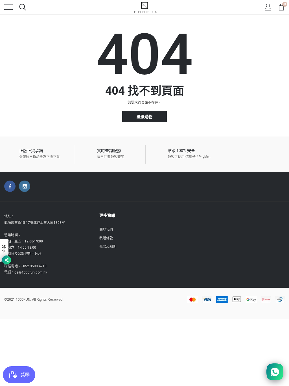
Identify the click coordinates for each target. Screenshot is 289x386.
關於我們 (106, 229)
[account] (268, 7)
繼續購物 (144, 117)
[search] (22, 7)
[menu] (8, 7)
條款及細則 (107, 246)
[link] (10, 186)
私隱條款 (106, 238)
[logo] (144, 7)
